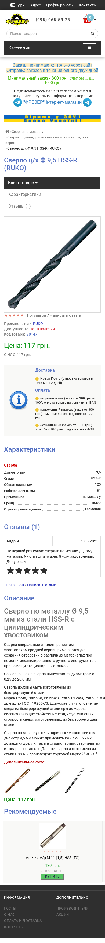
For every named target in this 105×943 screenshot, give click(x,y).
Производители (72, 908)
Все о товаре (21, 182)
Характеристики (24, 194)
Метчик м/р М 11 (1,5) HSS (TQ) (52, 858)
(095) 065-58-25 (53, 19)
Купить (52, 876)
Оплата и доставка (23, 921)
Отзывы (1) (19, 206)
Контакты (14, 927)
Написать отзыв (65, 315)
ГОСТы (10, 908)
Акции (62, 915)
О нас (9, 915)
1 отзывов (35, 315)
